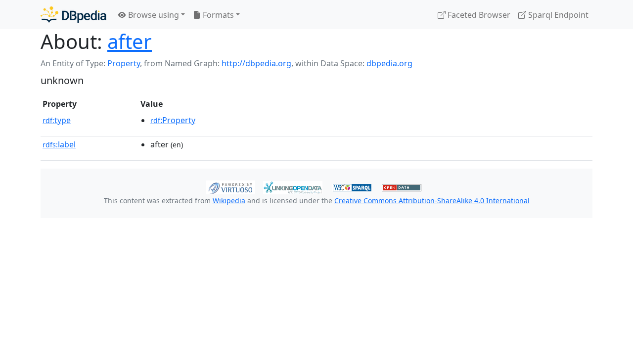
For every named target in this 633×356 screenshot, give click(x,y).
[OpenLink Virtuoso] (230, 186)
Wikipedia (229, 200)
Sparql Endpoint (557, 14)
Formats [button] (217, 14)
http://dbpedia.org (256, 63)
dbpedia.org (389, 63)
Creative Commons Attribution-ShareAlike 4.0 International (432, 200)
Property (123, 63)
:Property (172, 120)
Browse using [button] (152, 14)
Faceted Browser (478, 14)
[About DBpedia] (73, 14)
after (129, 41)
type (57, 120)
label (59, 144)
